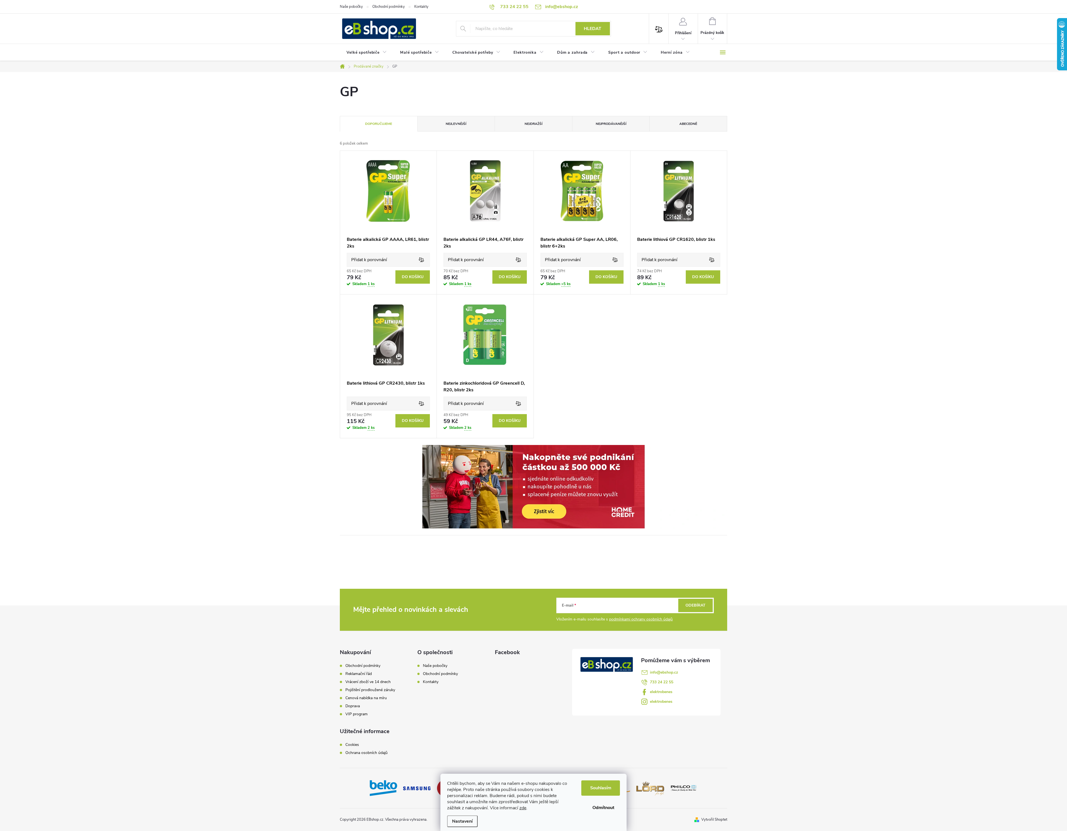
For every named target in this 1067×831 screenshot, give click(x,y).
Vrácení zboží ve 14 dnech (368, 682)
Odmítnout (603, 808)
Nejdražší (533, 124)
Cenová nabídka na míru (366, 698)
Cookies (352, 745)
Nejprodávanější (611, 124)
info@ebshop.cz (664, 672)
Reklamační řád (358, 674)
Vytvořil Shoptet (714, 819)
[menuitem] (366, 52)
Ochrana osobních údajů (366, 753)
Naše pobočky (351, 6)
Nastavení (462, 821)
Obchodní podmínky (388, 6)
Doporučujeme (378, 124)
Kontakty (421, 6)
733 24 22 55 (661, 682)
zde (522, 808)
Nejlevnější (456, 124)
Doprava (352, 706)
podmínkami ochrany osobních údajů (641, 619)
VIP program (356, 714)
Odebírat (695, 605)
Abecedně (688, 124)
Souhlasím (600, 788)
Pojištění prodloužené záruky (370, 690)
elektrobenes (661, 691)
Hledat (592, 29)
